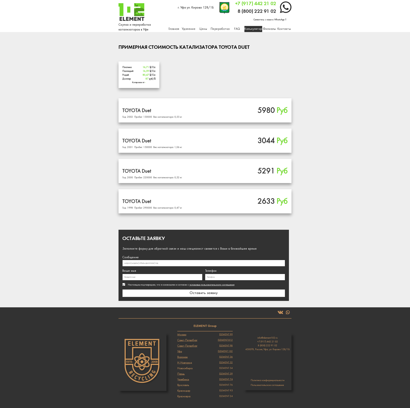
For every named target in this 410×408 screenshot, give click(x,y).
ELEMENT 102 (205, 351)
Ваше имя (129, 271)
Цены (203, 29)
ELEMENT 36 (205, 357)
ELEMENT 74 (205, 379)
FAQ (237, 29)
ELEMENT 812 (205, 340)
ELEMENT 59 (205, 374)
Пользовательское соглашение (267, 385)
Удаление (188, 29)
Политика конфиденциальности (267, 380)
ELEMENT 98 (205, 346)
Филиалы (269, 29)
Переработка (220, 29)
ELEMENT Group (205, 326)
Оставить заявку (204, 293)
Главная (173, 29)
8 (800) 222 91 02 (257, 11)
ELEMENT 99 (205, 334)
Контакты (284, 29)
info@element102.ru (267, 338)
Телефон (211, 271)
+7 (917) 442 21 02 (255, 3)
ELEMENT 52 (205, 362)
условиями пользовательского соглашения (211, 285)
